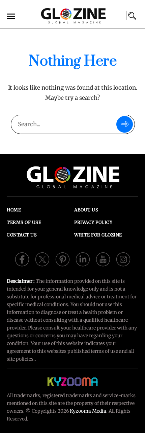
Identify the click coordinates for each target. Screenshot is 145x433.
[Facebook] (22, 259)
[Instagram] (123, 259)
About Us (86, 210)
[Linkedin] (82, 259)
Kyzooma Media (88, 411)
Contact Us (22, 235)
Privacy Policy (93, 222)
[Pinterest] (62, 259)
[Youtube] (103, 259)
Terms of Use (24, 222)
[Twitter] (42, 259)
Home (14, 210)
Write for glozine (98, 235)
